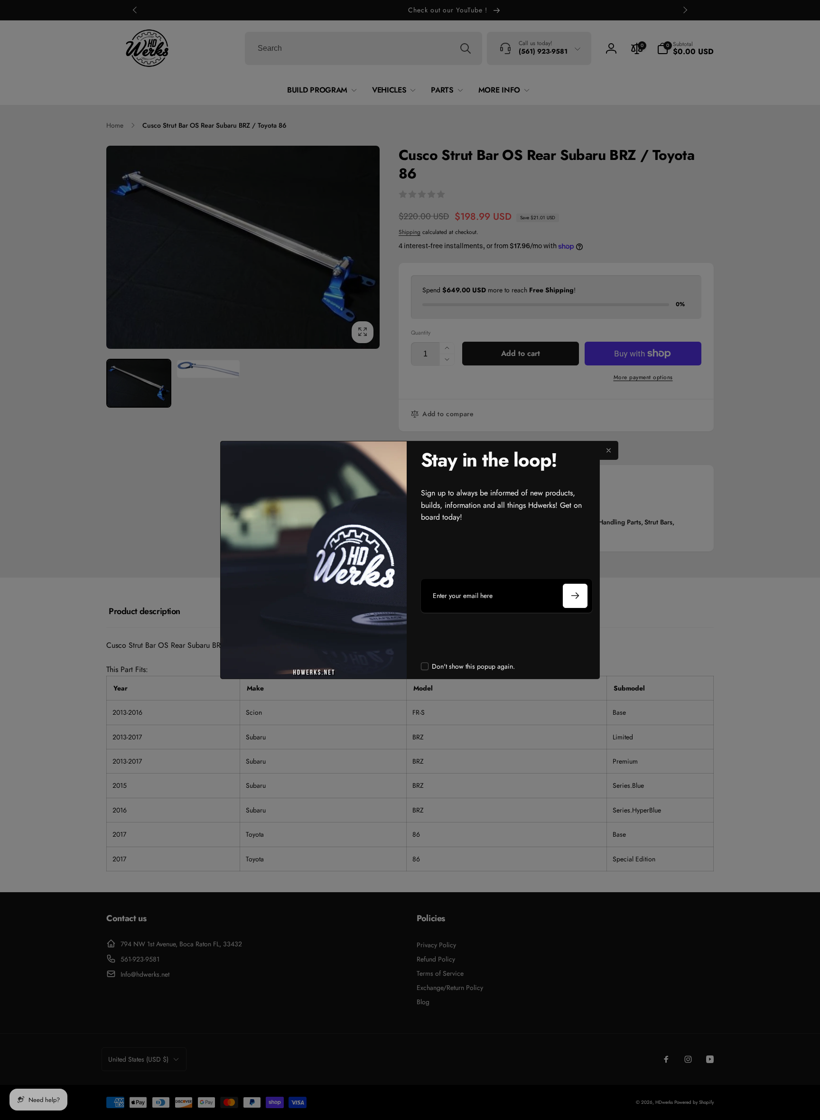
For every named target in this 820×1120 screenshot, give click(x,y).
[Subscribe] (575, 596)
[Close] (608, 450)
